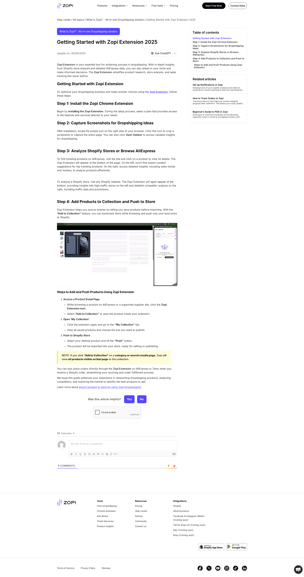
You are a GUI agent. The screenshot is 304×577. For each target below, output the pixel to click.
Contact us (140, 526)
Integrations (118, 5)
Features (102, 5)
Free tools (157, 5)
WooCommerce (181, 511)
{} (111, 454)
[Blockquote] (98, 454)
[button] (298, 569)
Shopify (177, 506)
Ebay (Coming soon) (183, 535)
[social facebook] (200, 568)
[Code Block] (102, 454)
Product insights (105, 526)
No (142, 399)
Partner (139, 516)
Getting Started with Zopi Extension (90, 83)
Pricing (174, 5)
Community (141, 521)
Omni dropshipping (107, 506)
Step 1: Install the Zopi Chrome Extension (95, 103)
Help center (64, 19)
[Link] (107, 454)
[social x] (209, 568)
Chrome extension (106, 511)
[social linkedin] (244, 568)
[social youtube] (217, 568)
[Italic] (76, 454)
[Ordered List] (89, 454)
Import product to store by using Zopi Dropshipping (110, 387)
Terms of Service (65, 568)
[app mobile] (236, 546)
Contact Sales (237, 5)
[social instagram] (226, 568)
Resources (138, 5)
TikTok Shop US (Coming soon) (189, 525)
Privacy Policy (88, 568)
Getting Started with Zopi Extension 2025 (171, 19)
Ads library (102, 516)
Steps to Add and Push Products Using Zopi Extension (95, 292)
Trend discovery (105, 521)
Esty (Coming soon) (183, 530)
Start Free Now (214, 5)
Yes (129, 399)
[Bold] (71, 454)
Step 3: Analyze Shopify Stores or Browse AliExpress (106, 151)
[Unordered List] (94, 454)
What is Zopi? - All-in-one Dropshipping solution (115, 19)
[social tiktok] (235, 568)
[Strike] (85, 454)
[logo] (65, 5)
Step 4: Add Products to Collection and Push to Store (106, 201)
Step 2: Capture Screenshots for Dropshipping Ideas (105, 123)
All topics (78, 19)
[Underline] (80, 454)
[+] (115, 454)
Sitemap (106, 568)
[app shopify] (211, 546)
